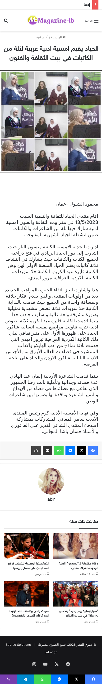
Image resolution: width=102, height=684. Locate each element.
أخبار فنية (42, 37)
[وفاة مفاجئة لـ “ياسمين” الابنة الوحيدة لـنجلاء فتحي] (75, 546)
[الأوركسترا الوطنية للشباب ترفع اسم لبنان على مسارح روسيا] (26, 546)
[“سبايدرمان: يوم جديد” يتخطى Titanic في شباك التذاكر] (75, 594)
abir (51, 499)
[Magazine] (51, 20)
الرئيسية (57, 37)
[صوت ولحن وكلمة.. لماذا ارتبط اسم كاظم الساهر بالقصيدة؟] (26, 594)
